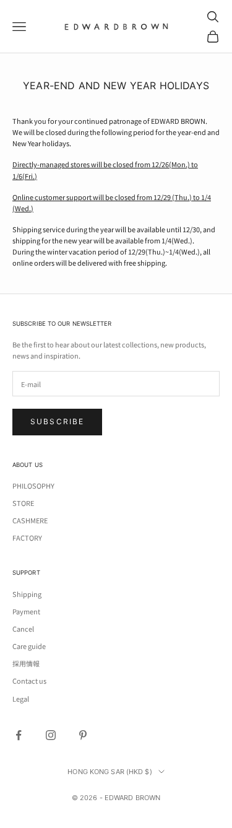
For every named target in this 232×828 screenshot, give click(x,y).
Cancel (23, 629)
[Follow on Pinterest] (83, 735)
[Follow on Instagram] (51, 735)
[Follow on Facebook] (18, 735)
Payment (26, 611)
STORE (23, 503)
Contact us (29, 681)
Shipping (26, 594)
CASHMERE (30, 520)
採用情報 (26, 663)
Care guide (29, 646)
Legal (20, 699)
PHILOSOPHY (33, 485)
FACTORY (27, 538)
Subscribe (57, 421)
